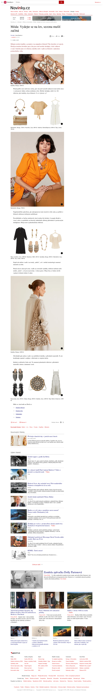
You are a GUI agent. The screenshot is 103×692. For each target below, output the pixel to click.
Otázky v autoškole (84, 668)
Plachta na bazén (34, 678)
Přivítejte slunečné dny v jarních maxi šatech (42, 436)
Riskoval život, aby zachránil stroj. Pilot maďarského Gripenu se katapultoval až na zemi (45, 484)
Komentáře (52, 11)
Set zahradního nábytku (66, 678)
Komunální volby (15, 670)
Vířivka (83, 678)
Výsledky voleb (14, 663)
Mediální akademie (44, 687)
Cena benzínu (60, 675)
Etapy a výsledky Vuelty (30, 661)
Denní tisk (75, 14)
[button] (37, 69)
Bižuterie (47, 427)
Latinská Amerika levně (72, 668)
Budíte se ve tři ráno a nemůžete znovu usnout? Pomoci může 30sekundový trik (43, 511)
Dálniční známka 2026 (85, 661)
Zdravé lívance (56, 663)
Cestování (30, 14)
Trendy (35, 427)
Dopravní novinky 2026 (85, 663)
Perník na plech (56, 670)
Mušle (23, 427)
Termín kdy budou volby (17, 665)
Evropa (29, 487)
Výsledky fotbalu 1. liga (44, 661)
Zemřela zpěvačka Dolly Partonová (63, 572)
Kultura (61, 11)
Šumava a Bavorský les (72, 663)
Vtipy (29, 474)
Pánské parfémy (87, 681)
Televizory (70, 681)
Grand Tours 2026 (29, 670)
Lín (27, 427)
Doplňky (41, 427)
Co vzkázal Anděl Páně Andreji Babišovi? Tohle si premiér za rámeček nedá (44, 471)
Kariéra (33, 687)
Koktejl (77, 11)
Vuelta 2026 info (28, 659)
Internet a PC (14, 14)
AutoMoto (20, 14)
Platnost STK (83, 670)
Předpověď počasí (42, 675)
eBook (53, 36)
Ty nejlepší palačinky (57, 659)
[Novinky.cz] (20, 8)
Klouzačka (56, 678)
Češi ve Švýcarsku (70, 665)
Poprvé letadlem (70, 661)
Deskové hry (63, 681)
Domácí (26, 11)
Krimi (57, 11)
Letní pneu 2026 (84, 659)
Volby (30, 11)
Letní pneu (56, 681)
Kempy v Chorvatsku (71, 659)
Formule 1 (40, 668)
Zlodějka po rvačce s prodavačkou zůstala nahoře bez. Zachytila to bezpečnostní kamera (45, 525)
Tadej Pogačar (28, 665)
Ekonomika (66, 11)
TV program (69, 14)
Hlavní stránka (14, 11)
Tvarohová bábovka (57, 665)
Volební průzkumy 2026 (17, 661)
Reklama (27, 687)
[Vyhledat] (61, 2)
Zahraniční (35, 11)
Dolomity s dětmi (70, 670)
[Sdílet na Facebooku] (61, 422)
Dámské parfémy (47, 681)
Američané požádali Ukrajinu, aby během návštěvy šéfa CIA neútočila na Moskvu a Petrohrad (23, 612)
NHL (39, 670)
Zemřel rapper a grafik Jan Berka (38, 457)
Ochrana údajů (62, 687)
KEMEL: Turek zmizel (35, 550)
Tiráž (37, 687)
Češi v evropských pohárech (73, 675)
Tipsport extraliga (42, 663)
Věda (25, 14)
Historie (36, 14)
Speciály (59, 14)
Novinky (12, 35)
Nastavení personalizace (83, 687)
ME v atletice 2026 (43, 665)
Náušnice (18, 417)
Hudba (29, 459)
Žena (31, 427)
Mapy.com (34, 675)
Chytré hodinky (78, 681)
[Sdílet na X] (63, 422)
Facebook (16, 687)
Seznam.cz (98, 2)
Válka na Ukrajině (43, 11)
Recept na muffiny (56, 661)
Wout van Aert (28, 668)
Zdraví (29, 514)
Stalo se (21, 11)
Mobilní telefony (27, 681)
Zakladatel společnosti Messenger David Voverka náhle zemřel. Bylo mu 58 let (46, 538)
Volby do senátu (15, 668)
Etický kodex (54, 687)
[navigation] (2, 2)
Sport (50, 14)
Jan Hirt (26, 663)
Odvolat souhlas (71, 687)
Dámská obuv (19, 411)
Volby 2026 (13, 659)
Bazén (27, 678)
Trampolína (43, 678)
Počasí (63, 14)
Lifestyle (72, 11)
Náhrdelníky (19, 414)
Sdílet (58, 36)
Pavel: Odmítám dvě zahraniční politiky (49, 611)
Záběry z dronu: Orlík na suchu (77, 610)
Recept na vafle (56, 668)
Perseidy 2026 (52, 675)
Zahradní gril (76, 678)
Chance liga (41, 659)
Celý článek (63, 579)
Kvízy (54, 14)
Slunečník (49, 678)
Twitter (22, 687)
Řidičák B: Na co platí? (85, 665)
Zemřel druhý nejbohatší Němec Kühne (40, 497)
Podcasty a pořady (43, 14)
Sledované (82, 14)
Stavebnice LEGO (37, 681)
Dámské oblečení (20, 407)
